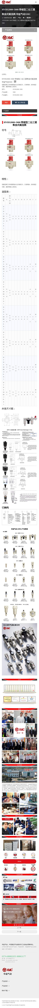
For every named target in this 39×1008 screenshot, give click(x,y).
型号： (4, 89)
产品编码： (5, 95)
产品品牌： (5, 92)
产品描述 (6, 111)
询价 (6, 102)
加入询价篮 (21, 102)
